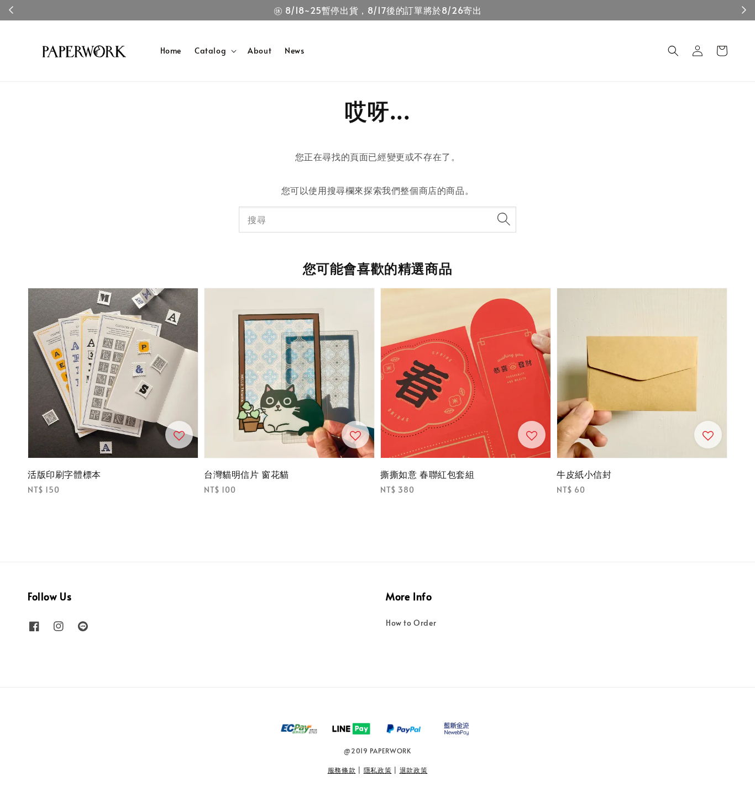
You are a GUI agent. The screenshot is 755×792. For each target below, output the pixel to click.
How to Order (411, 623)
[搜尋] (503, 219)
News (294, 50)
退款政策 (414, 769)
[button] (673, 51)
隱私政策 (378, 769)
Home (170, 50)
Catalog (210, 51)
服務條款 (342, 769)
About (259, 50)
